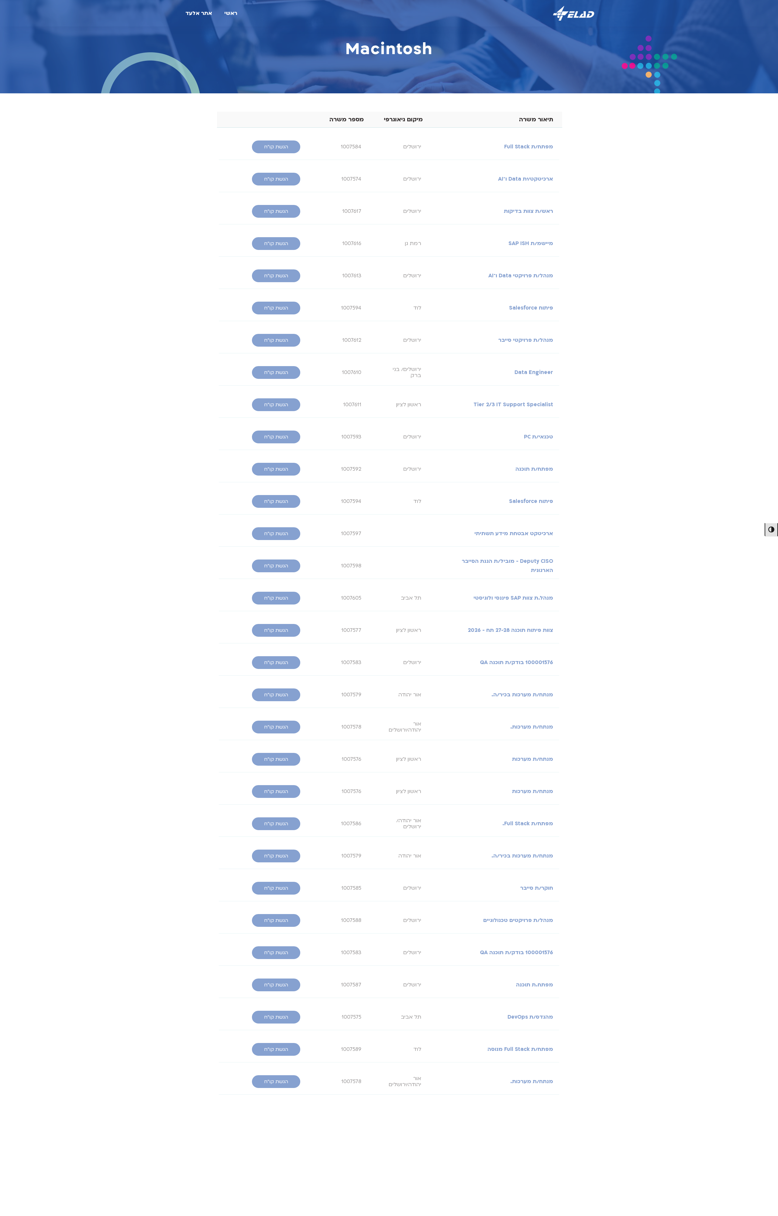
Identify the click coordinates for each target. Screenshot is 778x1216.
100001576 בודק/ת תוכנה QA (516, 662)
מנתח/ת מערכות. (531, 726)
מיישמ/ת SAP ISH (530, 243)
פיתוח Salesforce (531, 307)
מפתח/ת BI (539, 1178)
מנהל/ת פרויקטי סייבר (525, 340)
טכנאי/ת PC (538, 436)
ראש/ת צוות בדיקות (528, 211)
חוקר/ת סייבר (536, 888)
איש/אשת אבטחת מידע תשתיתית (511, 1145)
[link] (276, 147)
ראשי (230, 13)
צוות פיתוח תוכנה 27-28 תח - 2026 (510, 630)
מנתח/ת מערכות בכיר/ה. (522, 694)
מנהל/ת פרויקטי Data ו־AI (520, 275)
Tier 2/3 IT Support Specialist (513, 404)
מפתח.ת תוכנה (534, 984)
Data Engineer (534, 372)
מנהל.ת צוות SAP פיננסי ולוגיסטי (513, 597)
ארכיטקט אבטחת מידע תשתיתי (513, 533)
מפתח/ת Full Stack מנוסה (520, 1049)
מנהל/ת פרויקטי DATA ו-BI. (519, 1210)
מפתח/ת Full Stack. (527, 823)
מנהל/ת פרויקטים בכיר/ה (522, 1113)
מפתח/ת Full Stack (528, 146)
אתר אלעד (198, 13)
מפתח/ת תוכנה (534, 469)
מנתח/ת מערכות (532, 759)
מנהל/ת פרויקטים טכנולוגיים (518, 920)
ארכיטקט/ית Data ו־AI (525, 178)
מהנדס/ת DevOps (530, 1016)
